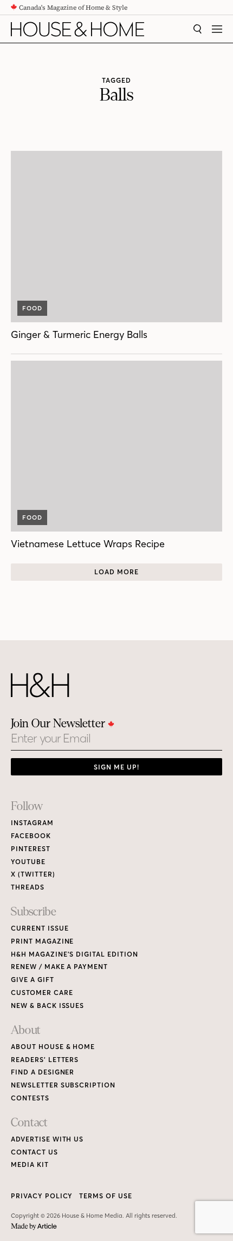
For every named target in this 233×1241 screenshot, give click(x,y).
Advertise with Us (47, 1139)
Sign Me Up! (116, 767)
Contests (30, 1098)
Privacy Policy (42, 1196)
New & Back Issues (47, 1005)
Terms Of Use (105, 1196)
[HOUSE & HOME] (77, 29)
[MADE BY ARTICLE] (34, 1226)
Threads (27, 887)
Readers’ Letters (45, 1060)
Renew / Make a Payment (59, 967)
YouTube (28, 862)
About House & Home (53, 1047)
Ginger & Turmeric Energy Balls (79, 334)
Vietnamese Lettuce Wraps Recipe (88, 543)
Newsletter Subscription (63, 1085)
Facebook (31, 836)
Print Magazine (42, 941)
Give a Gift (32, 979)
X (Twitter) (33, 874)
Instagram (32, 823)
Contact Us (34, 1152)
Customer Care (42, 992)
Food (32, 308)
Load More (116, 572)
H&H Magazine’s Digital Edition (74, 954)
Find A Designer (42, 1072)
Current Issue (39, 928)
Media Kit (30, 1164)
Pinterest (30, 849)
